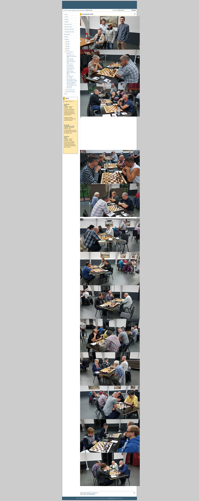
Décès (65, 105)
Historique (74, 10)
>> (73, 101)
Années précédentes (80, 10)
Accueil (69, 10)
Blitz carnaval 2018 (91, 494)
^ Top (134, 492)
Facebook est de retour (69, 126)
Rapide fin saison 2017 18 (92, 492)
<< (63, 101)
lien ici (70, 132)
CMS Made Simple (111, 498)
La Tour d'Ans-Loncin (99, 5)
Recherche (115, 10)
